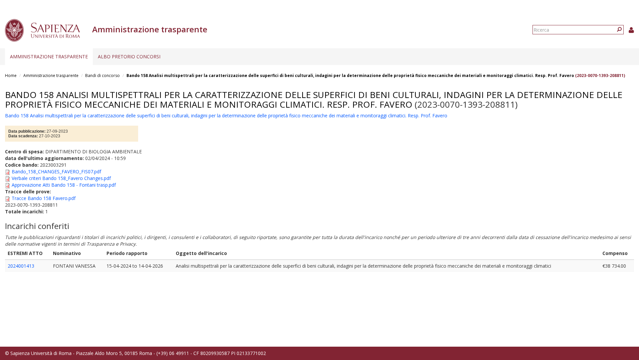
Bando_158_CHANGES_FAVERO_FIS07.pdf (56, 171)
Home (11, 75)
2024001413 (21, 266)
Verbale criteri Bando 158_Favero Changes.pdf (61, 178)
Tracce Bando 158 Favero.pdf (44, 198)
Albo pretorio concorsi (129, 56)
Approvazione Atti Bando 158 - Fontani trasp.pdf (64, 185)
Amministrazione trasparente (49, 56)
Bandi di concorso (102, 75)
